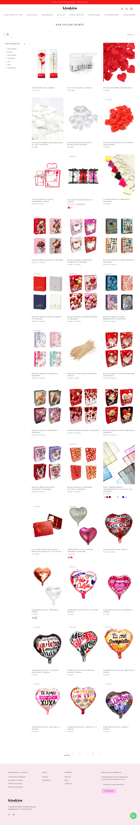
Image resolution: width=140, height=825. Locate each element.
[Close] (95, 400)
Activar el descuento (70, 421)
